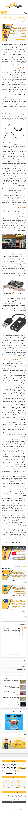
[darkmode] (5, 12)
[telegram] (10, 811)
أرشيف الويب (7, 678)
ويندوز (9, 787)
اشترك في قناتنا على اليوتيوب (21, 669)
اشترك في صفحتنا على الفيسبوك (21, 663)
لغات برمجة (8, 785)
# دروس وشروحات (18, 566)
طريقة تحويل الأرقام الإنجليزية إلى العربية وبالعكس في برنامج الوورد (16, 580)
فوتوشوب (23, 785)
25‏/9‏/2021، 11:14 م (6, 628)
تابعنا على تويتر (23, 666)
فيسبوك (16, 785)
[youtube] (16, 811)
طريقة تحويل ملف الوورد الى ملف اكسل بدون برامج (18, 595)
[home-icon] (25, 12)
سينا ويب (11, 808)
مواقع (17, 787)
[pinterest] (7, 811)
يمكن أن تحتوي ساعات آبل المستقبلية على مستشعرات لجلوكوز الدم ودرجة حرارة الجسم (11, 693)
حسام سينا (21, 21)
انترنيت (17, 780)
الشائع (20, 678)
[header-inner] (14, 5)
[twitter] (18, 811)
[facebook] (21, 811)
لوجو (24, 787)
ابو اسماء (19, 628)
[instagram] (14, 811)
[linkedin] (12, 811)
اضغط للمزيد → (9, 773)
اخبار (24, 780)
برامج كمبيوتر (8, 780)
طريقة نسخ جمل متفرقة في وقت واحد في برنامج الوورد (18, 609)
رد (19, 633)
